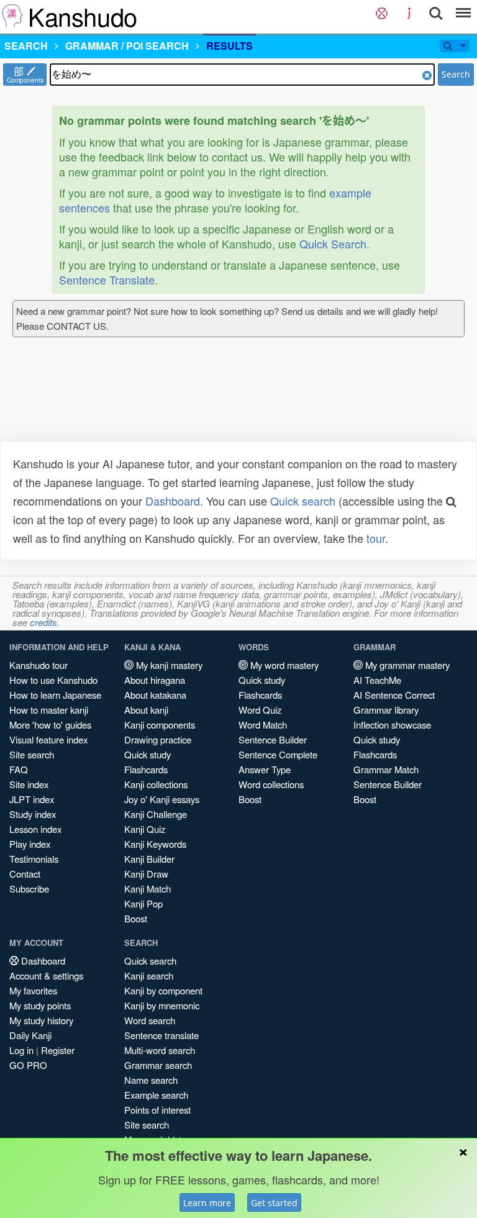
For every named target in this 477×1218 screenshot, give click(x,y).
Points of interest (157, 1109)
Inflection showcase (392, 724)
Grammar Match (386, 769)
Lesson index (35, 828)
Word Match (262, 724)
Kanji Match (147, 888)
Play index (29, 843)
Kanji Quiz (144, 828)
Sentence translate (161, 1035)
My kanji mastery (168, 664)
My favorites (33, 990)
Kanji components (159, 724)
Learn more (207, 1203)
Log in (21, 1050)
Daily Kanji (30, 1035)
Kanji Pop (143, 903)
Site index (28, 784)
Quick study (147, 754)
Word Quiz (259, 709)
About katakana (155, 694)
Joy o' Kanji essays (161, 799)
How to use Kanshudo (53, 679)
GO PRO (28, 1064)
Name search (151, 1079)
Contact (24, 873)
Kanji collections (156, 784)
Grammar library (386, 709)
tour (375, 538)
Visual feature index (48, 739)
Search (456, 74)
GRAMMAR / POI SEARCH (127, 46)
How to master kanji (48, 709)
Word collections (271, 784)
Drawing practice (157, 739)
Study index (32, 813)
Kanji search (148, 975)
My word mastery (283, 664)
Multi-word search (159, 1050)
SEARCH (26, 46)
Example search (156, 1094)
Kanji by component (163, 990)
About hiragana (154, 679)
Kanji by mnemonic (161, 1005)
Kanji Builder (149, 858)
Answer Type (264, 769)
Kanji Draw (146, 873)
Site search (31, 754)
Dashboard (172, 501)
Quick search (302, 501)
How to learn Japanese (55, 694)
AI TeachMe (377, 679)
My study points (40, 1005)
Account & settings (46, 975)
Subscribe (29, 888)
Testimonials (33, 858)
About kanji (146, 709)
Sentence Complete (277, 754)
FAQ (18, 769)
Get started (274, 1203)
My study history (41, 1020)
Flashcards (146, 769)
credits (43, 622)
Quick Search (332, 243)
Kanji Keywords (155, 843)
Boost (135, 918)
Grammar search (158, 1064)
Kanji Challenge (155, 813)
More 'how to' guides (50, 724)
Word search (149, 1020)
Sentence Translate (107, 279)
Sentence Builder (272, 739)
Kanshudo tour (38, 664)
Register (58, 1050)
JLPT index (31, 799)
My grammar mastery (406, 664)
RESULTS (229, 46)
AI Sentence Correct (394, 694)
